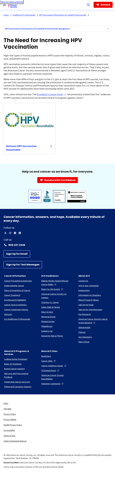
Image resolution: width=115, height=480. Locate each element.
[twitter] (5, 233)
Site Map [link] (7, 408)
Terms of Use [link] (9, 435)
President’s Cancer (50, 94)
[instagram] (10, 233)
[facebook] (15, 233)
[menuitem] (108, 29)
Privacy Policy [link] (10, 414)
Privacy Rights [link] (10, 419)
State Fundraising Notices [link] (15, 441)
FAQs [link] (6, 403)
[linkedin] (20, 233)
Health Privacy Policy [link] (13, 425)
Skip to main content (11, 1)
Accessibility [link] (9, 430)
